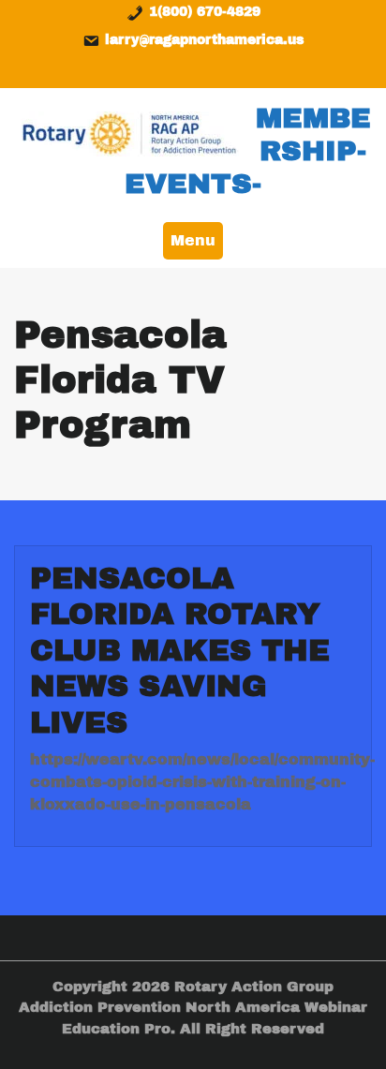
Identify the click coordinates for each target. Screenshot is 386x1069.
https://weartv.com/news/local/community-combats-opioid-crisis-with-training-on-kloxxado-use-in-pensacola (202, 781)
